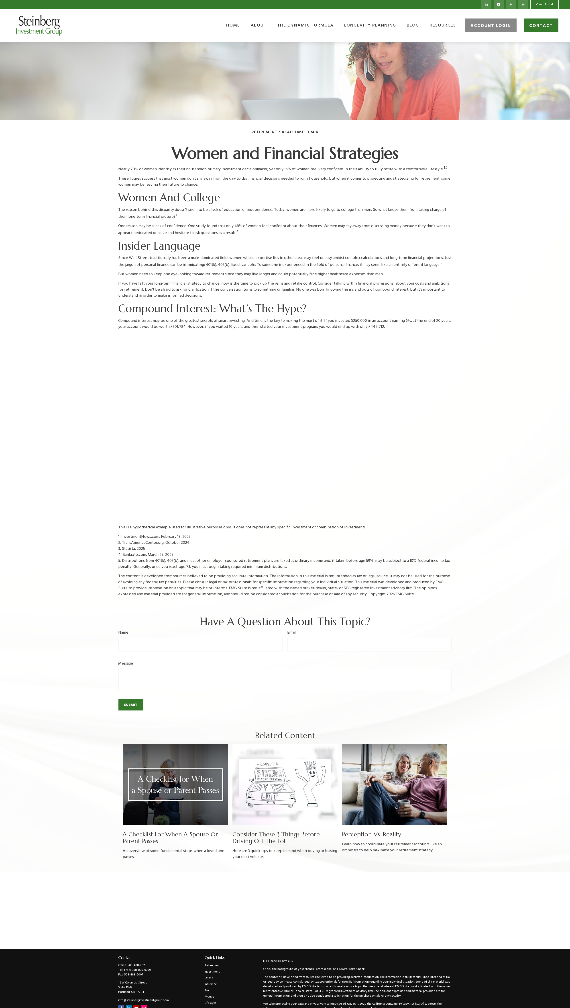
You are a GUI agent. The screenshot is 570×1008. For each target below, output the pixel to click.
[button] (233, 25)
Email (291, 632)
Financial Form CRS (280, 961)
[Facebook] (511, 4)
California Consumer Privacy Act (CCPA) (398, 1003)
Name (123, 632)
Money (209, 996)
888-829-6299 (141, 970)
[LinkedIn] (486, 4)
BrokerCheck (356, 969)
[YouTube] (499, 4)
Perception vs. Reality (371, 834)
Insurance (211, 984)
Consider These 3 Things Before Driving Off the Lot (276, 838)
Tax (207, 990)
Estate (209, 978)
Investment (212, 971)
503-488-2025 (137, 965)
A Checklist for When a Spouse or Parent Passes (170, 838)
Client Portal (544, 4)
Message (125, 663)
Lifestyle (210, 1003)
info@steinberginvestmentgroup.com (143, 1000)
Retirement (212, 965)
